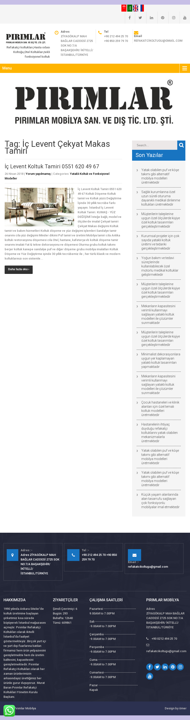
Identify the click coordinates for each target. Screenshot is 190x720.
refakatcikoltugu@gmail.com (158, 40)
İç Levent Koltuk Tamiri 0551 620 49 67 (52, 166)
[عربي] (130, 7)
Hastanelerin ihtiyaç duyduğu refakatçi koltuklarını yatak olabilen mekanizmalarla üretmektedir (159, 433)
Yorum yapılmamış (38, 173)
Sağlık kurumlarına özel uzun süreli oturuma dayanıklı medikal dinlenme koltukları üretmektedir (160, 198)
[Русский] (141, 7)
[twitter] (138, 18)
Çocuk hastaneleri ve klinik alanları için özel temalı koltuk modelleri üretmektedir (160, 409)
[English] (136, 7)
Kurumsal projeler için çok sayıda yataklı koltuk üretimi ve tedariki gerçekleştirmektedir (160, 242)
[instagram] (171, 18)
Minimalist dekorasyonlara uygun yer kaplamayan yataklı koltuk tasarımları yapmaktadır (160, 360)
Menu (7, 68)
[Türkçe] (124, 7)
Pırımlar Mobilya (25, 708)
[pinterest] (160, 18)
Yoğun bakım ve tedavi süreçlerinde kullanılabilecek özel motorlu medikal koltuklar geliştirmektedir (159, 266)
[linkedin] (149, 18)
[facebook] (128, 18)
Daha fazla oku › (18, 269)
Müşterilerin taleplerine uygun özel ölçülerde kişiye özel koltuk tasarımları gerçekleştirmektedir (160, 220)
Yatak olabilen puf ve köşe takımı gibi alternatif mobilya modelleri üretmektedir (160, 176)
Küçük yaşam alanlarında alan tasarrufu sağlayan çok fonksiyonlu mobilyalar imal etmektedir (160, 501)
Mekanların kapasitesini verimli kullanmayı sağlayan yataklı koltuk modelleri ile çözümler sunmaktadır (158, 314)
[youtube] (183, 18)
